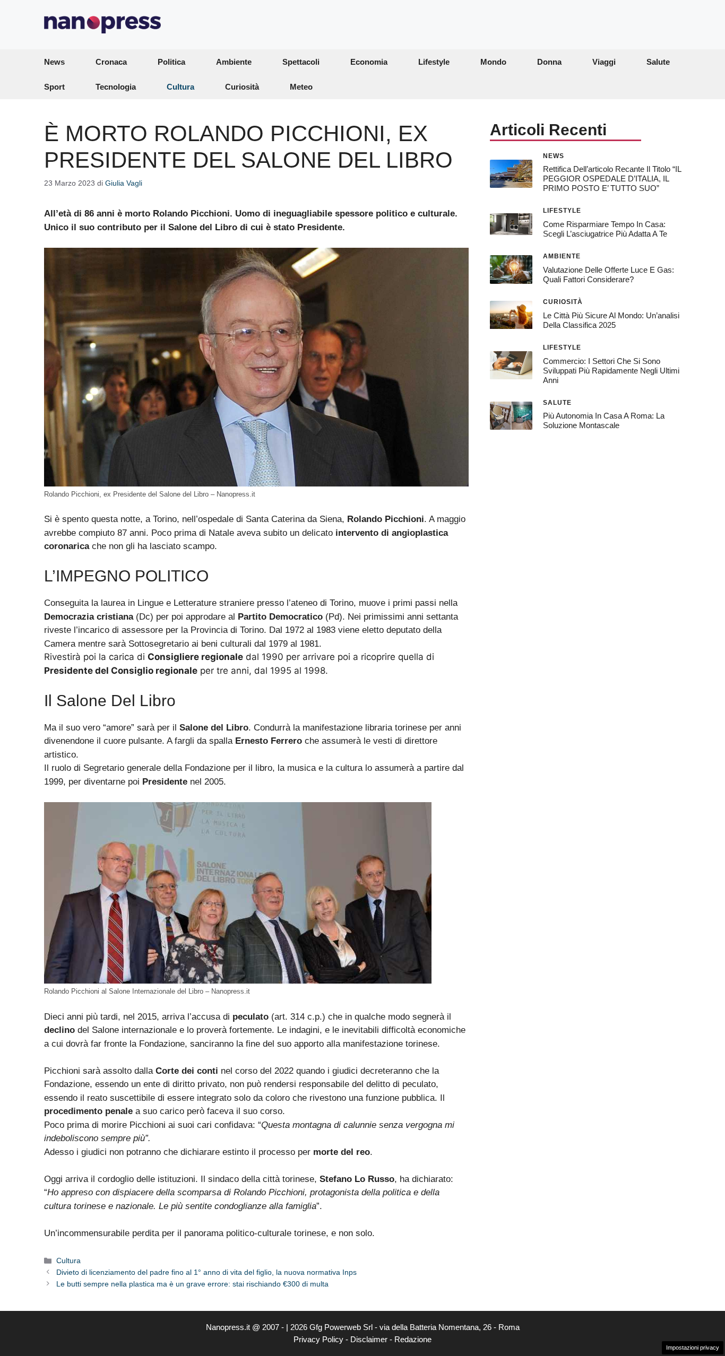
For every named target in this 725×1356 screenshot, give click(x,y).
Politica (171, 61)
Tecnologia (116, 86)
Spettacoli (301, 61)
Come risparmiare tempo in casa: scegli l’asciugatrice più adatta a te (605, 229)
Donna (549, 61)
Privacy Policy (318, 1339)
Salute (658, 61)
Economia (368, 61)
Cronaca (111, 61)
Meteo (301, 86)
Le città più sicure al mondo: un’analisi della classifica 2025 (611, 320)
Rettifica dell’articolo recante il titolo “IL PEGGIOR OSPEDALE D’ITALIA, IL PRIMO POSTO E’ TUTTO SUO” (612, 178)
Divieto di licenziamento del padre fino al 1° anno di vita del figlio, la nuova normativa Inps (206, 1272)
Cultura (180, 86)
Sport (54, 86)
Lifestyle (434, 61)
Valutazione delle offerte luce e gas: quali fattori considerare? (608, 274)
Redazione (412, 1339)
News (54, 61)
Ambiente (234, 61)
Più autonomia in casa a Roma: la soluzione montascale (603, 420)
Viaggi (604, 61)
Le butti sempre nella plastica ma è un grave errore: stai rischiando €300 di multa (192, 1284)
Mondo (493, 61)
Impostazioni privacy (692, 1347)
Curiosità (242, 86)
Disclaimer (368, 1339)
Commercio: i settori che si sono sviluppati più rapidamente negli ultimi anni (611, 371)
